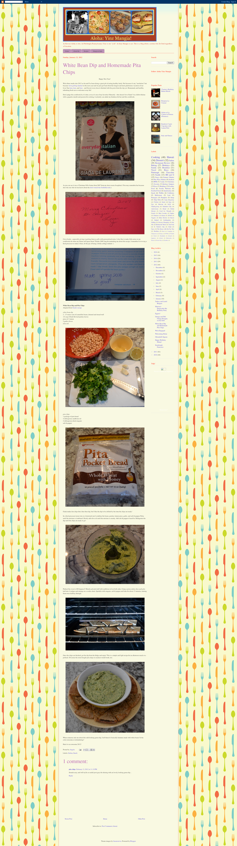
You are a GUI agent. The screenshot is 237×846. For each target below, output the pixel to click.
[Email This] (84, 750)
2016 (156, 252)
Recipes (86, 51)
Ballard (156, 220)
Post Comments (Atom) (109, 826)
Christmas (170, 182)
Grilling (153, 222)
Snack (75, 753)
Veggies (153, 218)
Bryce (166, 170)
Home (67, 51)
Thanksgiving (155, 206)
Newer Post (68, 819)
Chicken (156, 202)
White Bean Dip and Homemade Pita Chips (161, 326)
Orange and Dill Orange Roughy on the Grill (161, 318)
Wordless (156, 231)
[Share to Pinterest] (94, 750)
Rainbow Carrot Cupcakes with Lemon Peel (166, 126)
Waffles (161, 193)
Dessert (160, 160)
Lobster (161, 238)
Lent (168, 195)
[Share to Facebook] (91, 750)
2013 (156, 261)
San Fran (171, 224)
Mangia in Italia (97, 51)
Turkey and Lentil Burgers (161, 302)
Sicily (169, 204)
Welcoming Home (161, 334)
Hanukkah (162, 236)
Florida (172, 233)
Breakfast (166, 167)
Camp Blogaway (169, 200)
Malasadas (169, 238)
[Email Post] (80, 749)
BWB (155, 182)
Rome (163, 215)
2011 (156, 352)
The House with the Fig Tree (165, 229)
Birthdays (166, 165)
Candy (162, 182)
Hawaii (170, 157)
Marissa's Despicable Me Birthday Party (161, 308)
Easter (163, 202)
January (158, 299)
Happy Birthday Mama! (160, 341)
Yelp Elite (157, 200)
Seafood (171, 179)
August (158, 280)
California (170, 193)
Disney (161, 233)
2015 (156, 255)
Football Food (156, 191)
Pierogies (154, 197)
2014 (156, 258)
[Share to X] (89, 750)
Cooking (155, 157)
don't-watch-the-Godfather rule (100, 187)
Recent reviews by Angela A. (163, 371)
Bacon (172, 218)
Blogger (133, 841)
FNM (166, 233)
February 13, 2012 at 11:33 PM (86, 769)
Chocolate (170, 172)
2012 (156, 265)
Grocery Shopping (163, 222)
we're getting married (76, 85)
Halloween (158, 195)
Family (154, 167)
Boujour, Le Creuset (165, 102)
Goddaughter (167, 220)
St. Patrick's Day (159, 227)
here (71, 88)
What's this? (164, 410)
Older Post (141, 819)
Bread (164, 209)
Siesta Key (159, 240)
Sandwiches (168, 191)
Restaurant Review (162, 163)
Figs (152, 204)
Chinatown (154, 233)
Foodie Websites (165, 188)
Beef (163, 231)
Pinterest (156, 215)
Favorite (156, 184)
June (157, 286)
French (153, 213)
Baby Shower (163, 218)
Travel (153, 170)
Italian (70, 753)
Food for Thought (165, 211)
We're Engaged (160, 330)
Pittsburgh (155, 172)
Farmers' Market (168, 177)
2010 (156, 355)
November (159, 270)
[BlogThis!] (87, 750)
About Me (76, 51)
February (159, 295)
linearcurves (117, 841)
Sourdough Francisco (159, 346)
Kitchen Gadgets (168, 184)
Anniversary (154, 209)
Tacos (153, 229)
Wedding (163, 186)
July (157, 283)
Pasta (152, 240)
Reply (71, 776)
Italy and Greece (166, 135)
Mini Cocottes (162, 213)
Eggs (170, 202)
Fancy (157, 177)
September (159, 277)
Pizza (155, 186)
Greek (155, 236)
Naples (172, 213)
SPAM (170, 215)
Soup (172, 197)
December (159, 267)
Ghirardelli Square (161, 337)
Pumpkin (164, 197)
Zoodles (166, 240)
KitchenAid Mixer (161, 224)
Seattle (157, 175)
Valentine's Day (167, 206)
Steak (169, 227)
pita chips (72, 769)
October (158, 273)
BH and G (170, 175)
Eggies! (157, 313)
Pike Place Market (160, 179)
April (158, 289)
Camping (169, 231)
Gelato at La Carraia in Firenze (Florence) (167, 114)
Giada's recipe (77, 308)
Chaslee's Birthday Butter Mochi (167, 90)
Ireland (170, 236)
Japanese (153, 238)
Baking (154, 165)
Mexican (160, 204)
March (158, 292)
